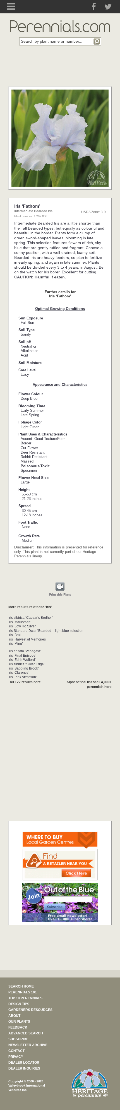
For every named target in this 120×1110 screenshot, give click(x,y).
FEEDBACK (17, 1027)
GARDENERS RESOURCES (30, 1010)
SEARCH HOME (21, 986)
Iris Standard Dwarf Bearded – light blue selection (45, 631)
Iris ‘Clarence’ (18, 673)
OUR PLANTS (19, 1022)
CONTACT (16, 1051)
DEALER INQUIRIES (24, 1068)
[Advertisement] (60, 69)
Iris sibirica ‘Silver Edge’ (26, 664)
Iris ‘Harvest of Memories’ (27, 639)
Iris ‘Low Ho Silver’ (22, 626)
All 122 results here (25, 682)
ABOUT (14, 1016)
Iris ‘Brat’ (14, 635)
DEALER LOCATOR (23, 1063)
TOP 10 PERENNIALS (25, 998)
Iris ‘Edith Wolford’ (22, 660)
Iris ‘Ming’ (15, 644)
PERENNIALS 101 (22, 992)
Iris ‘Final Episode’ (22, 656)
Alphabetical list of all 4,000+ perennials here (89, 684)
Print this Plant (60, 594)
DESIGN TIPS (18, 1004)
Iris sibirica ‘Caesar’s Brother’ (30, 618)
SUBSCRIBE (18, 1039)
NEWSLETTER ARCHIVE (27, 1045)
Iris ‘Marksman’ (19, 622)
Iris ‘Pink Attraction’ (22, 677)
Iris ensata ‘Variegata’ (24, 651)
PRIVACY (15, 1057)
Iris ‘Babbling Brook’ (23, 668)
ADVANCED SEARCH (25, 1033)
